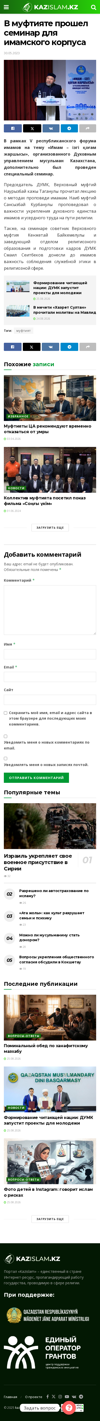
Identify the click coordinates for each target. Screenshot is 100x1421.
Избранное (18, 416)
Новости (16, 488)
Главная (10, 1397)
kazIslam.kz (23, 1407)
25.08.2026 (43, 298)
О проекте (33, 1397)
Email (10, 667)
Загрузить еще (50, 527)
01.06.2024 (13, 511)
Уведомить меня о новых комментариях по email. (46, 745)
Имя (10, 644)
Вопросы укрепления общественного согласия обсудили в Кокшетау (56, 959)
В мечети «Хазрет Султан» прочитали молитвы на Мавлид (64, 310)
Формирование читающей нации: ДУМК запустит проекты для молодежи (60, 288)
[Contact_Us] (69, 1408)
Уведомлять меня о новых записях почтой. (46, 764)
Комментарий (19, 580)
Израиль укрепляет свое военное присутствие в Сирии (38, 862)
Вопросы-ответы (23, 1036)
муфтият (23, 331)
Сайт (8, 689)
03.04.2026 (13, 439)
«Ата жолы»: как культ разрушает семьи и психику (51, 915)
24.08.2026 (43, 318)
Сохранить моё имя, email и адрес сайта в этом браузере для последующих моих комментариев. (50, 718)
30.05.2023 (12, 53)
